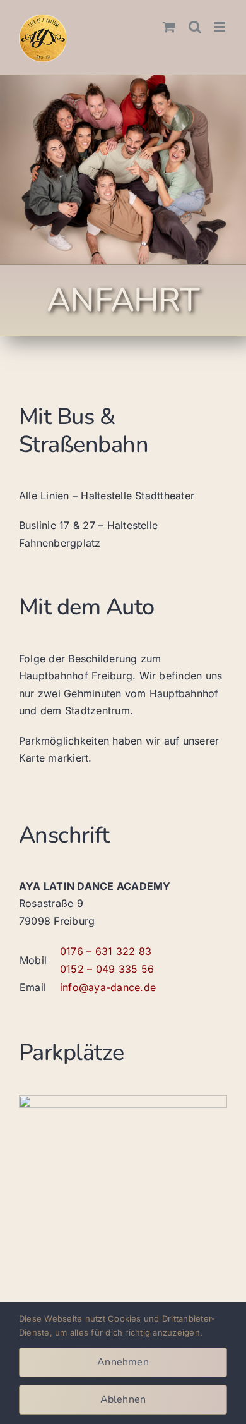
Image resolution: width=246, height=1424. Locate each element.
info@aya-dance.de (108, 987)
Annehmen (123, 1362)
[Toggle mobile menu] (220, 26)
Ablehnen (123, 1399)
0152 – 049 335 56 (107, 969)
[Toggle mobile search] (195, 26)
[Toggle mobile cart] (169, 26)
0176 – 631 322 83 (105, 951)
